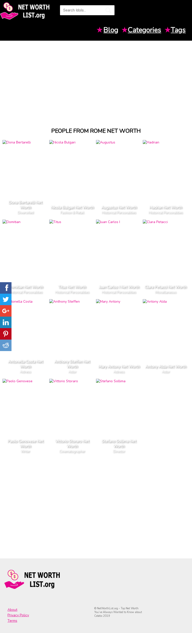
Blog (111, 30)
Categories (144, 30)
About (12, 609)
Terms (12, 620)
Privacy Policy (18, 615)
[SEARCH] (108, 10)
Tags (178, 30)
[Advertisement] (96, 79)
